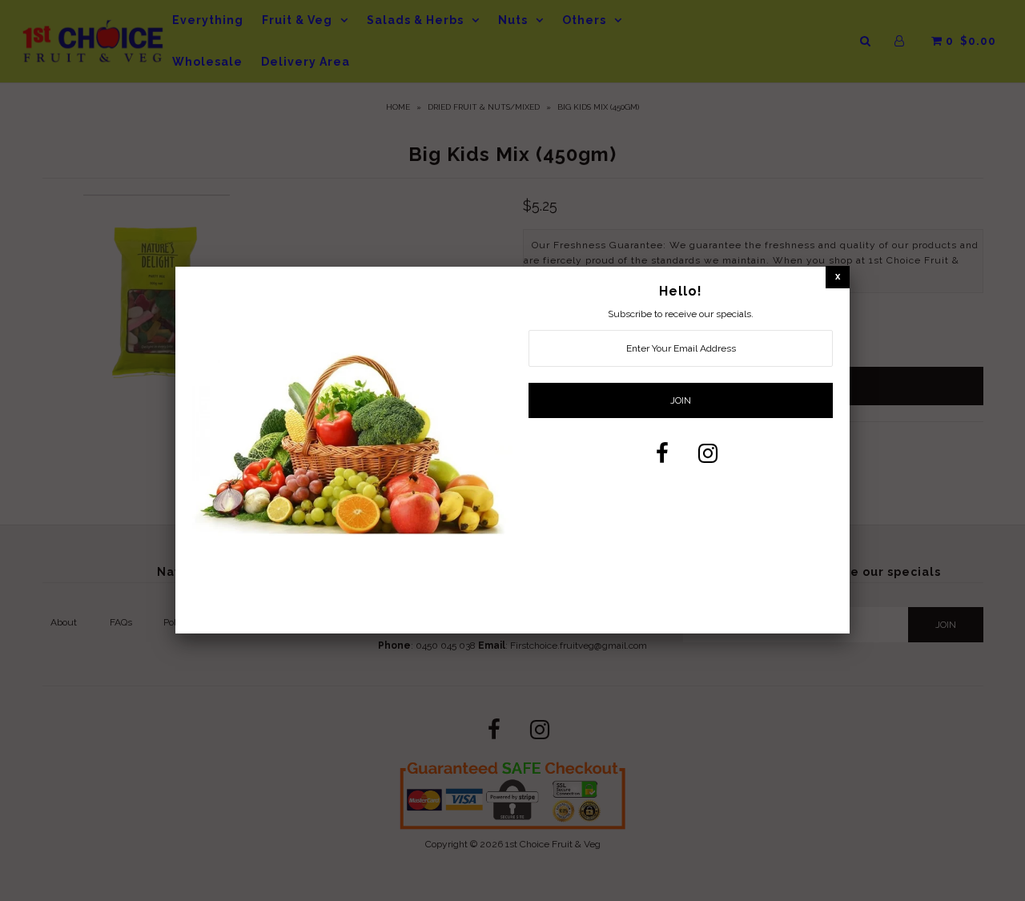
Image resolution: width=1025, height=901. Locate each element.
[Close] (838, 276)
